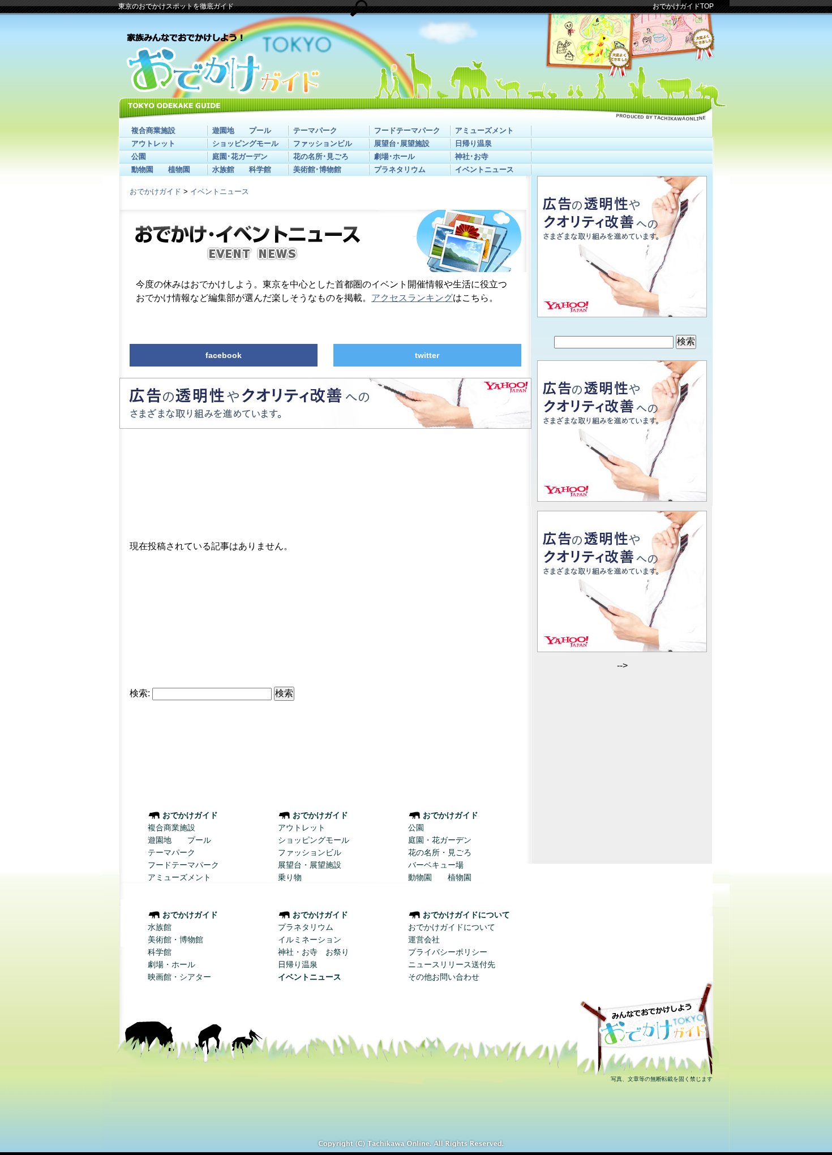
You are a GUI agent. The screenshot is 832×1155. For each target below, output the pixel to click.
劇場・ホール (171, 964)
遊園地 (223, 130)
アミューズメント (484, 130)
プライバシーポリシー (447, 951)
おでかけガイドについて (451, 927)
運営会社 (424, 939)
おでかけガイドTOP (683, 6)
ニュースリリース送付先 (451, 964)
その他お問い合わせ (443, 976)
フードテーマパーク (407, 130)
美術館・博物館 (175, 939)
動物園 (142, 169)
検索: (140, 693)
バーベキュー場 (436, 864)
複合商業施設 (153, 130)
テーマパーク (315, 130)
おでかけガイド (155, 191)
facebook (223, 355)
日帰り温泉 (473, 143)
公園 (138, 156)
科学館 (260, 169)
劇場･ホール (394, 156)
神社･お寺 (471, 156)
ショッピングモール (245, 143)
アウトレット (153, 143)
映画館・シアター (179, 976)
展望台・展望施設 (309, 864)
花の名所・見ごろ (439, 852)
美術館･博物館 (317, 169)
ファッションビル (322, 143)
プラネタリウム (400, 169)
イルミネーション (309, 939)
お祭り (337, 951)
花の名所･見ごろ (321, 156)
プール (260, 130)
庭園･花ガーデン (240, 156)
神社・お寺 (298, 951)
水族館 (223, 169)
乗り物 (290, 877)
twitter (427, 355)
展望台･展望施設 (402, 143)
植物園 (179, 169)
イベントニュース (484, 169)
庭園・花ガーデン (439, 839)
